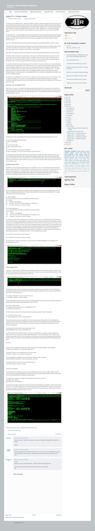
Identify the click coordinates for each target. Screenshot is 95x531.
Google (83, 163)
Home (6, 11)
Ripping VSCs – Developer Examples (16, 16)
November (69, 110)
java (77, 156)
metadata (87, 162)
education (66, 165)
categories (73, 168)
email (88, 168)
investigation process (74, 162)
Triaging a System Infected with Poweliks (77, 83)
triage (84, 152)
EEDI (80, 163)
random (84, 169)
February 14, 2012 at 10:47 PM (21, 437)
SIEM (80, 160)
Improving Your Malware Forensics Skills (77, 75)
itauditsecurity (9, 460)
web (89, 171)
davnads (8, 438)
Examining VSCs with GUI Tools (29, 427)
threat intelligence (84, 171)
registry (83, 157)
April (68, 122)
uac (85, 166)
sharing (79, 166)
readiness (87, 165)
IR (89, 154)
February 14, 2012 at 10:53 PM (21, 449)
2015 (67, 101)
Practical (77, 160)
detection (71, 159)
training (82, 166)
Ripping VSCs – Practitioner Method (76, 138)
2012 (67, 106)
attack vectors (86, 151)
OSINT (65, 168)
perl (75, 165)
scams (75, 166)
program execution (84, 156)
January (69, 140)
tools (80, 152)
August (69, 115)
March (68, 124)
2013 (67, 104)
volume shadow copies (16, 430)
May (68, 121)
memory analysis (68, 160)
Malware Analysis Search (73, 11)
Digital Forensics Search (35, 11)
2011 (67, 142)
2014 (67, 102)
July (68, 117)
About (10, 11)
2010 (67, 144)
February (69, 126)
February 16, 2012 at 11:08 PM (21, 459)
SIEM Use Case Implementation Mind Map (77, 72)
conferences (84, 168)
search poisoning (71, 171)
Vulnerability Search (48, 11)
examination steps (69, 156)
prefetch (72, 157)
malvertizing (82, 162)
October (69, 111)
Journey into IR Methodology (21, 11)
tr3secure (76, 159)
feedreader (70, 169)
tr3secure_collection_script (73, 47)
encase (65, 169)
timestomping (75, 163)
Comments (69, 38)
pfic (82, 169)
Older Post (59, 515)
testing (78, 171)
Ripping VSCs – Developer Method (24, 23)
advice (66, 154)
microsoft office (78, 169)
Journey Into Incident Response (22, 5)
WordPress (9, 523)
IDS (74, 160)
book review (78, 157)
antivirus (72, 166)
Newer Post (8, 515)
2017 (67, 97)
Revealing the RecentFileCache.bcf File (77, 63)
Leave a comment (12, 434)
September (70, 113)
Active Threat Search (60, 11)
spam (76, 171)
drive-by (66, 157)
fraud (88, 159)
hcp (69, 162)
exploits (73, 151)
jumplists (71, 165)
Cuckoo (88, 166)
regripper (71, 154)
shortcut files (67, 163)
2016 (67, 99)
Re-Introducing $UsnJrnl (73, 60)
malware (67, 151)
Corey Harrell (8, 450)
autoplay (69, 168)
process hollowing (80, 165)
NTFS (81, 159)
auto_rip (69, 45)
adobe (84, 159)
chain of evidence (78, 168)
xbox (65, 172)
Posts (68, 35)
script (9, 430)
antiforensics (67, 166)
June (68, 119)
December (69, 108)
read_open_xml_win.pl (12, 88)
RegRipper (9, 167)
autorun (88, 163)
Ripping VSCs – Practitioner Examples (77, 137)
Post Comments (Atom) (18, 517)
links (88, 152)
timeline (79, 151)
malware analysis (69, 152)
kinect (73, 169)
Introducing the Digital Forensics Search (77, 79)
